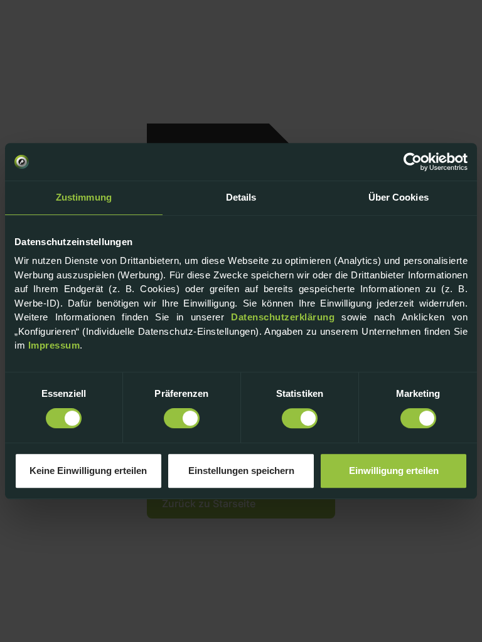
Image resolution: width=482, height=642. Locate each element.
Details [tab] (241, 197)
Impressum (54, 345)
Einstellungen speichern (241, 470)
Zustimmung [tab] (84, 197)
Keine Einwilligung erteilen (88, 470)
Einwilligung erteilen (394, 470)
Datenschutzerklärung (283, 317)
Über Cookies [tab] (398, 197)
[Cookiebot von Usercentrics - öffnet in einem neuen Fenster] (413, 161)
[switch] (182, 418)
